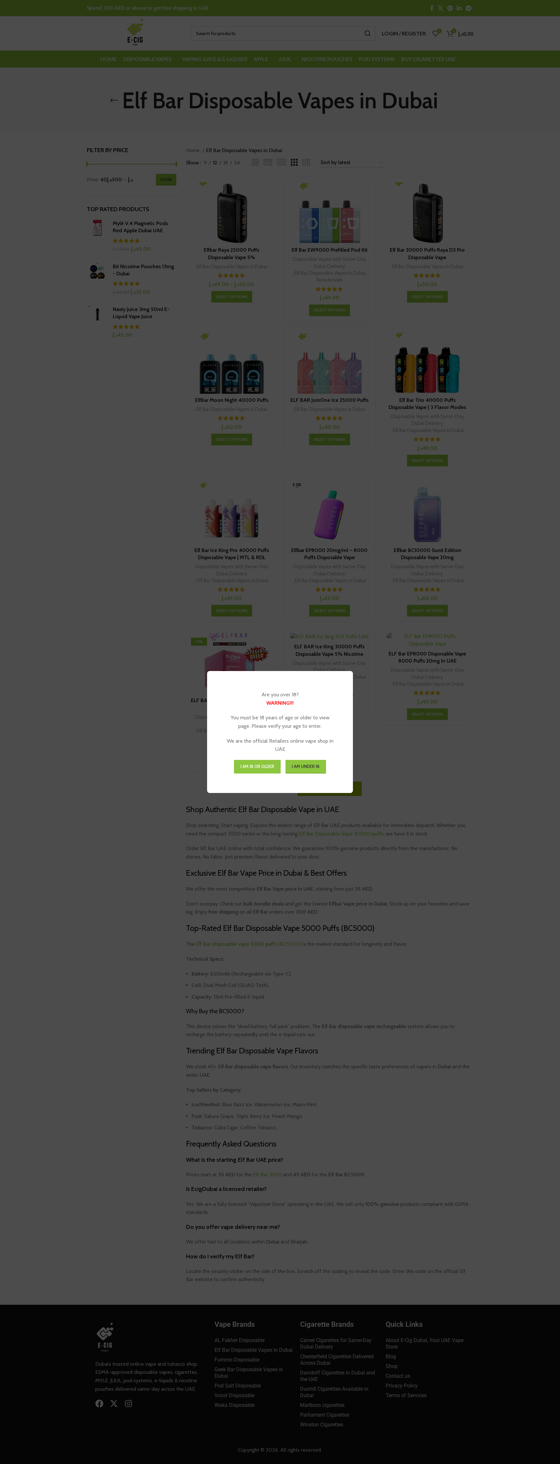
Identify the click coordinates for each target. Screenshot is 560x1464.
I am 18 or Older (257, 766)
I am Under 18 (306, 766)
